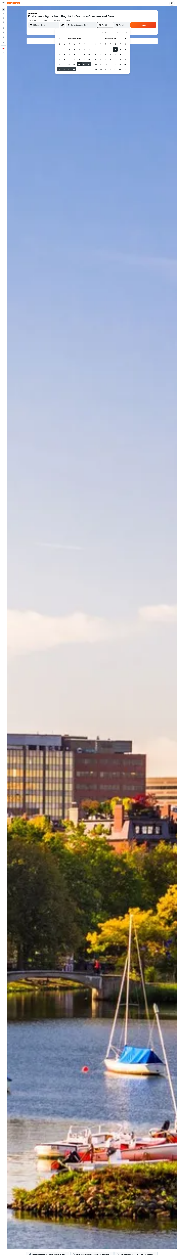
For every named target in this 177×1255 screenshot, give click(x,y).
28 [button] (64, 69)
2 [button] (74, 49)
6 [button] (59, 54)
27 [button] (59, 69)
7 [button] (64, 54)
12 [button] (89, 54)
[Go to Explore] (3, 28)
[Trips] (3, 43)
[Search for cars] (3, 18)
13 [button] (59, 59)
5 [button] (89, 49)
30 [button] (74, 69)
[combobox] (33, 20)
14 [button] (64, 59)
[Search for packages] (3, 22)
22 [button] (69, 64)
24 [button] (79, 64)
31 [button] (125, 69)
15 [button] (69, 59)
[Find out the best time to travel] (3, 37)
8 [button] (69, 54)
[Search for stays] (3, 14)
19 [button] (89, 59)
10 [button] (79, 54)
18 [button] (84, 59)
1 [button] (69, 49)
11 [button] (84, 54)
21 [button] (64, 64)
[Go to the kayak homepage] (13, 3)
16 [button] (74, 59)
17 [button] (79, 59)
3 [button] (79, 49)
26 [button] (89, 64)
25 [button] (84, 64)
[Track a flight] (3, 32)
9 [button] (74, 54)
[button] (3, 3)
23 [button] (74, 64)
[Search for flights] (3, 9)
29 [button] (69, 69)
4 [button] (84, 49)
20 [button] (59, 64)
